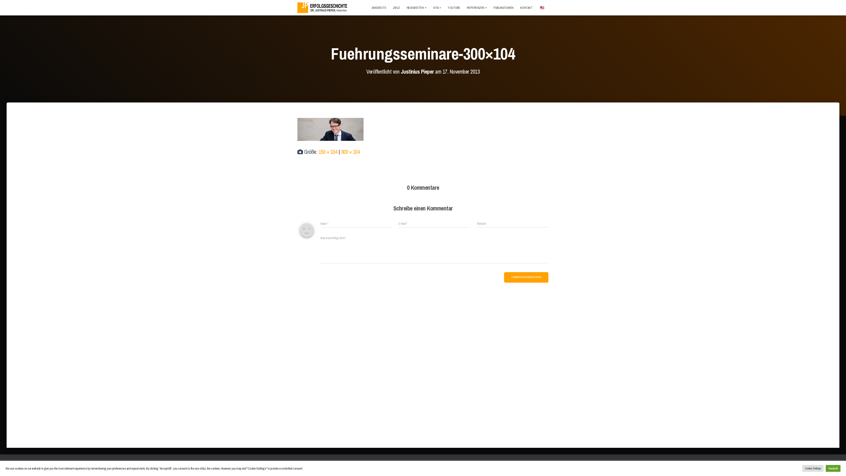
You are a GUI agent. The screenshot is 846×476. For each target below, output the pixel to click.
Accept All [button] (833, 468)
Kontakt (526, 7)
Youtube (454, 7)
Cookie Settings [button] (813, 468)
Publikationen (504, 7)
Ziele (396, 7)
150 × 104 (328, 152)
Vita (436, 7)
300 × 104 (350, 152)
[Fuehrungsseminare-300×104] (330, 129)
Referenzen (476, 7)
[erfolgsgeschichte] (323, 7)
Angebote (379, 7)
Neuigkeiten (415, 7)
